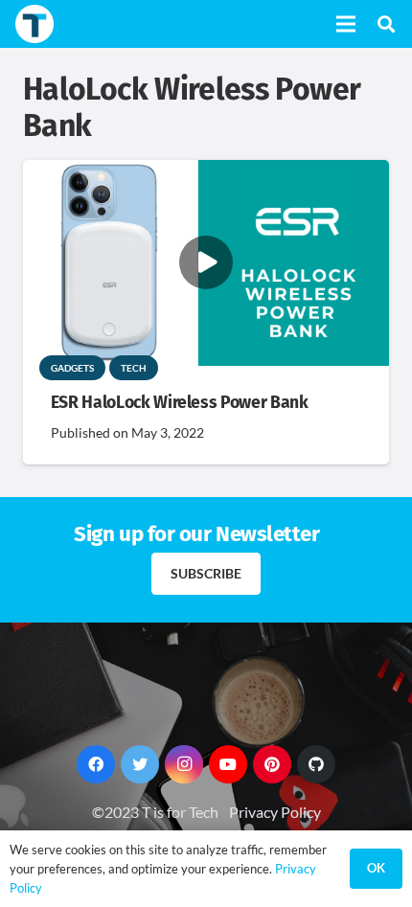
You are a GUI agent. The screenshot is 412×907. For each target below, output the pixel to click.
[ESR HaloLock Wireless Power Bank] (206, 173)
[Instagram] (184, 764)
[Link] (34, 24)
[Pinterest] (272, 764)
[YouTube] (228, 764)
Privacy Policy (275, 812)
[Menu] (346, 24)
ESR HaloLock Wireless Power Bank (180, 403)
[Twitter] (140, 764)
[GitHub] (316, 764)
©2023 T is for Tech (155, 812)
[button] (386, 24)
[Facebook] (96, 764)
